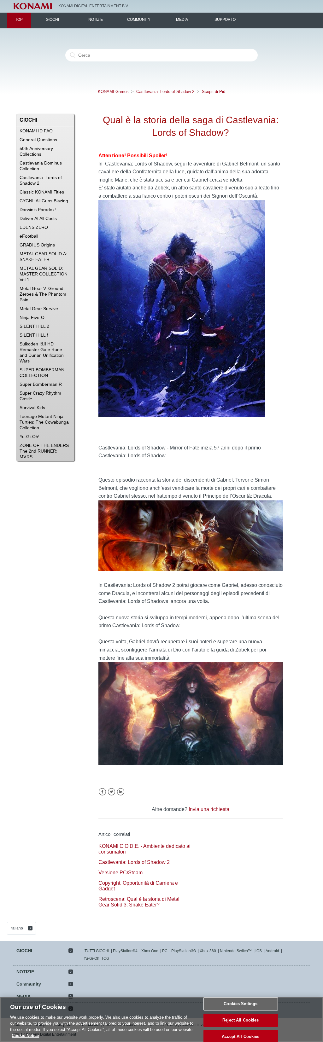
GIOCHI (52, 19)
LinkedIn (121, 792)
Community (138, 19)
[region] (161, 1019)
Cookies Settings (240, 1004)
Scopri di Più (213, 91)
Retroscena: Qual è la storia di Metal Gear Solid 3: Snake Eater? (138, 901)
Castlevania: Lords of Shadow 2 (165, 91)
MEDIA (182, 19)
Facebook (102, 792)
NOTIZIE (95, 19)
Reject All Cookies (240, 1020)
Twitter (111, 792)
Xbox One (149, 951)
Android (272, 951)
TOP (19, 19)
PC (164, 951)
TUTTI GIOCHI (97, 951)
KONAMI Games (113, 91)
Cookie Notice (25, 1035)
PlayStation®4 (125, 951)
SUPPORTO (225, 19)
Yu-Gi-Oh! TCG (96, 958)
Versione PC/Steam (120, 872)
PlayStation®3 (183, 951)
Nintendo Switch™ (236, 951)
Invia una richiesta (209, 809)
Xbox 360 (208, 951)
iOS (258, 951)
